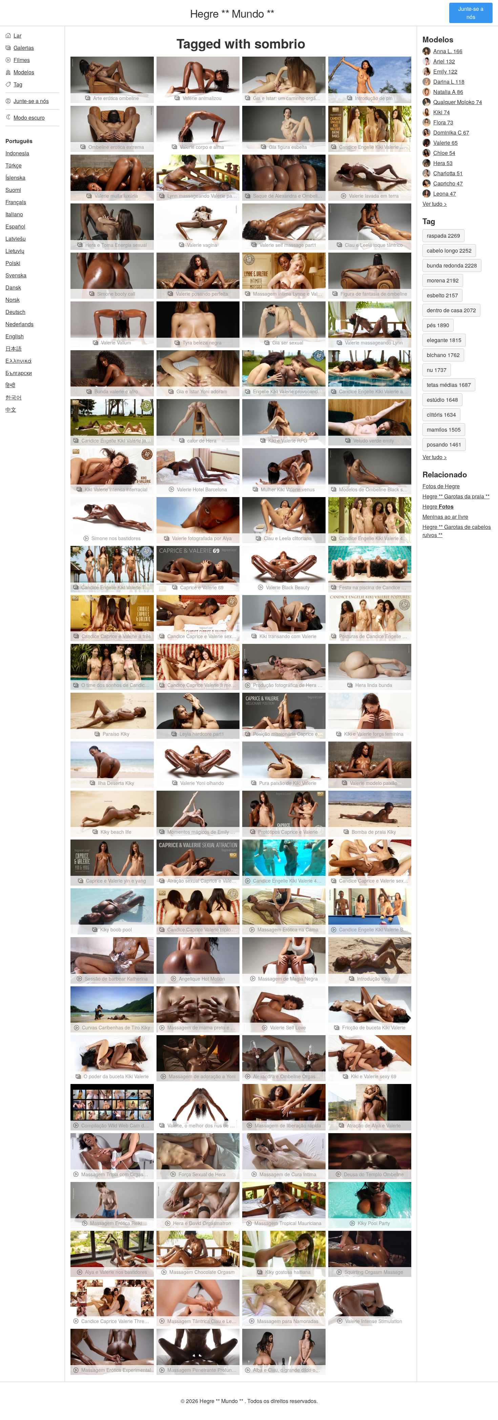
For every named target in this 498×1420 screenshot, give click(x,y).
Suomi (13, 190)
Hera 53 (443, 163)
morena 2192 (443, 280)
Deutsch (15, 312)
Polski (12, 263)
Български (18, 373)
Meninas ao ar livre (445, 516)
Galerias (24, 48)
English (14, 336)
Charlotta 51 (448, 173)
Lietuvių (14, 251)
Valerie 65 (445, 142)
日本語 (13, 348)
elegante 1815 (444, 340)
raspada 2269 (443, 235)
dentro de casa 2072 (451, 310)
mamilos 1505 (444, 429)
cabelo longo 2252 (449, 250)
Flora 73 (443, 122)
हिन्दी (10, 385)
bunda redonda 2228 (452, 265)
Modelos (24, 72)
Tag (18, 84)
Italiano (14, 214)
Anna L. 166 (447, 51)
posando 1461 (444, 444)
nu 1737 (437, 370)
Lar (17, 35)
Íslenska (15, 177)
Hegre (438, 506)
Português (19, 141)
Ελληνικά (18, 360)
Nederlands (19, 324)
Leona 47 (444, 193)
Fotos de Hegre (441, 486)
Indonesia (17, 153)
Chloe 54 (444, 153)
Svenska (15, 275)
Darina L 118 (448, 81)
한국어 (13, 397)
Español (15, 226)
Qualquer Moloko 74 (457, 102)
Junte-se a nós (470, 13)
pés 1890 (438, 325)
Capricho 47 (448, 183)
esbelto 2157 (442, 295)
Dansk (13, 287)
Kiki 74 (441, 112)
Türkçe (13, 165)
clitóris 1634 (441, 414)
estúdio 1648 (442, 399)
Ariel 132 (444, 61)
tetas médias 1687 (449, 385)
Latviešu (15, 238)
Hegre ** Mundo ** (232, 13)
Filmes (22, 60)
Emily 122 (445, 71)
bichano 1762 (443, 355)
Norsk (12, 299)
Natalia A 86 (448, 92)
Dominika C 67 (451, 132)
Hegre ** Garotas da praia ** (456, 496)
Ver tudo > (434, 204)
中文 (10, 409)
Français (15, 202)
